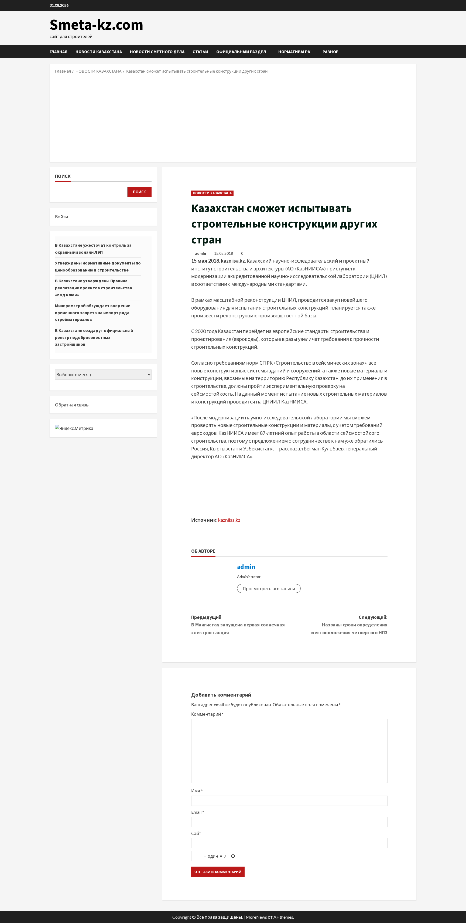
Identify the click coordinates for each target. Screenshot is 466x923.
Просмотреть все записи (269, 588)
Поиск (63, 176)
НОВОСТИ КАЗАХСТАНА (99, 51)
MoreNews (256, 916)
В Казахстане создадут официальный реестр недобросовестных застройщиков (94, 337)
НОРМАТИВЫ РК (294, 51)
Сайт (196, 833)
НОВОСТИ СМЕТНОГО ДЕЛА (157, 51)
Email (197, 812)
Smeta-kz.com (96, 24)
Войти (61, 216)
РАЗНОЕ (330, 51)
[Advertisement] (233, 117)
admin (200, 253)
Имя (197, 790)
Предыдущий (238, 625)
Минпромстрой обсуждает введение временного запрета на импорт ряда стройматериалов (92, 312)
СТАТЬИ (200, 51)
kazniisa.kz (229, 520)
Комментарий (207, 714)
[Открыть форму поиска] (414, 51)
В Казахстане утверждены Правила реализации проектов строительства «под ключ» (93, 287)
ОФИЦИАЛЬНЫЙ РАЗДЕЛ (241, 51)
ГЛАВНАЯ (58, 51)
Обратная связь (72, 404)
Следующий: (349, 625)
